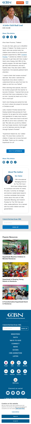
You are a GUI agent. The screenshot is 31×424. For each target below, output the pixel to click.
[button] (26, 2)
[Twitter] (7, 37)
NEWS (15, 347)
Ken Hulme (6, 28)
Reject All (15, 416)
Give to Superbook (15, 151)
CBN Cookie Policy (20, 408)
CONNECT (15, 343)
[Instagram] (18, 393)
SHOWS (15, 350)
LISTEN (15, 356)
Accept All (15, 421)
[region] (15, 411)
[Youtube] (8, 393)
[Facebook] (4, 37)
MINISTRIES (15, 334)
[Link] (15, 37)
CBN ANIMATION (15, 353)
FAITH (15, 337)
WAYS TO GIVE (15, 340)
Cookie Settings (15, 412)
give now (20, 2)
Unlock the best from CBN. (12, 219)
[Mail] (11, 37)
